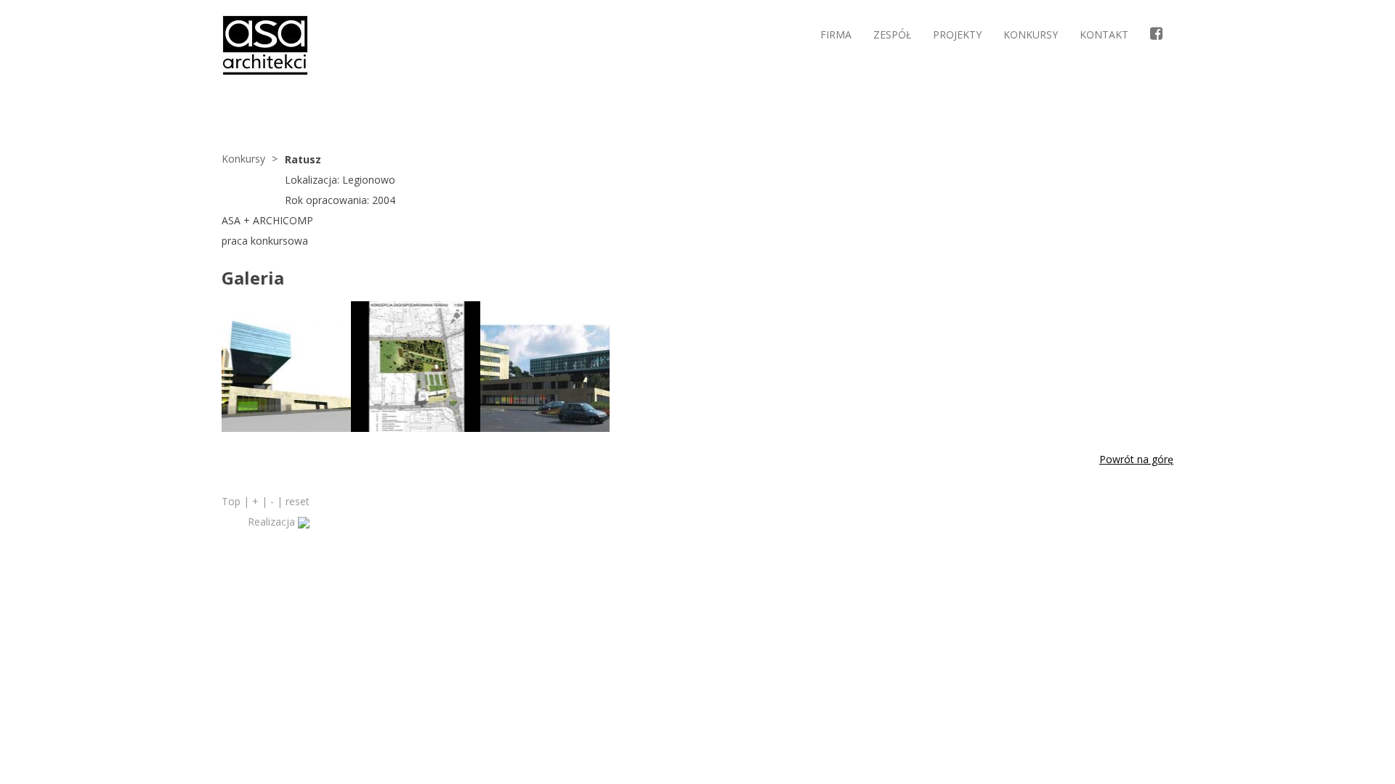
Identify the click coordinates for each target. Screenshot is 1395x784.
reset (298, 501)
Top (231, 501)
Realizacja (273, 521)
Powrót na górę (1136, 459)
